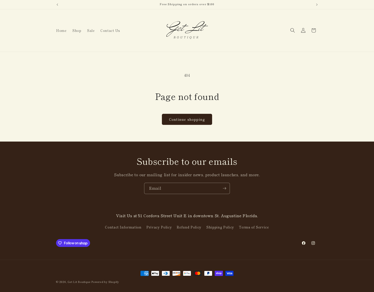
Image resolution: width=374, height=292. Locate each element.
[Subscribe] (224, 188)
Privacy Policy (159, 227)
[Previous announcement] (57, 4)
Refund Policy (189, 227)
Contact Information (123, 227)
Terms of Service (254, 227)
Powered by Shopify (105, 282)
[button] (292, 30)
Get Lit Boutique (79, 282)
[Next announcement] (317, 4)
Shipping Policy (220, 227)
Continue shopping (187, 119)
